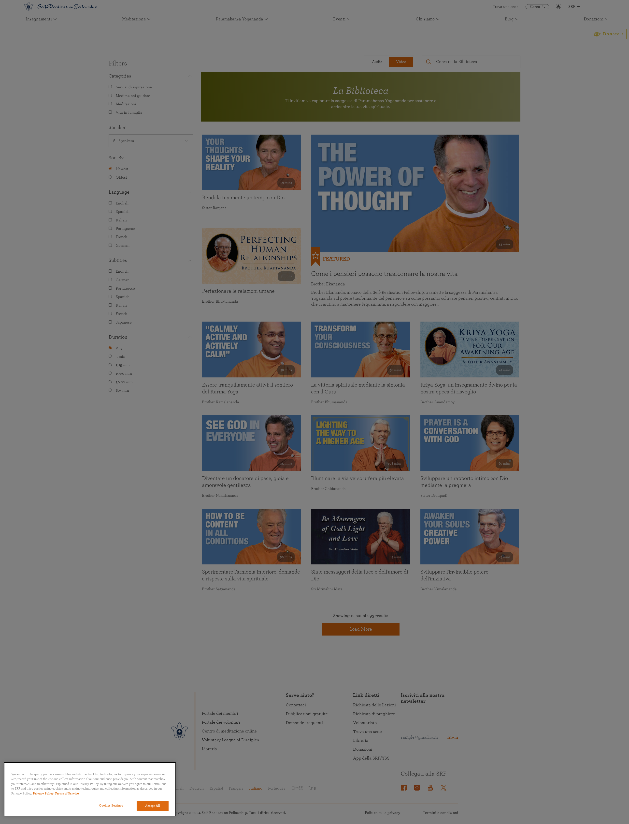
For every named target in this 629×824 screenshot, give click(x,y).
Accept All (152, 806)
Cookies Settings (111, 805)
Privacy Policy (43, 793)
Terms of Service (67, 793)
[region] (90, 789)
